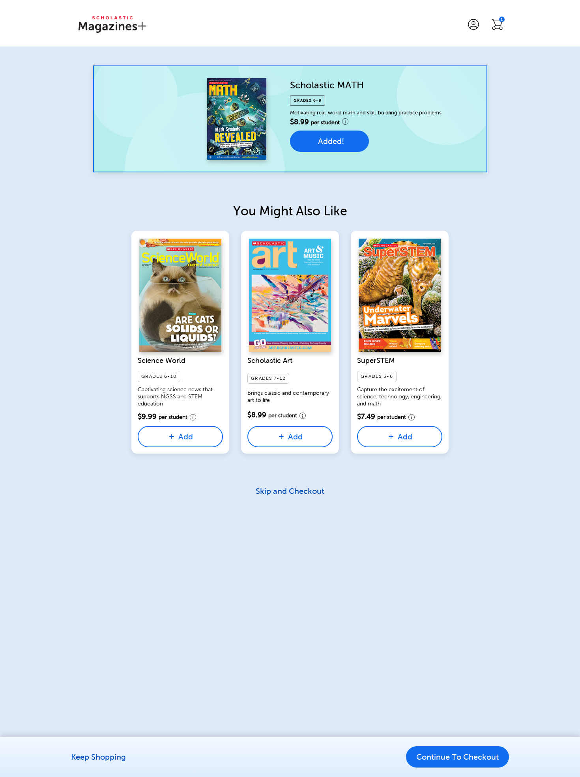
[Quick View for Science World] (180, 295)
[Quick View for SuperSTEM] (400, 295)
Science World (161, 360)
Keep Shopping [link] (98, 757)
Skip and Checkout (290, 491)
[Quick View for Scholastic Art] (290, 295)
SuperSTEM (376, 360)
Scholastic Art (269, 360)
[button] (473, 24)
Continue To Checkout (457, 757)
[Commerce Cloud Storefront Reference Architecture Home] (112, 24)
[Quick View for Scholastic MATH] (236, 118)
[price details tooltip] (345, 121)
